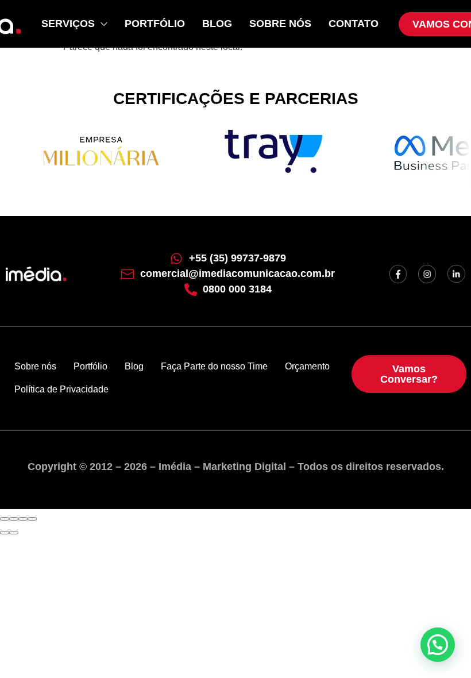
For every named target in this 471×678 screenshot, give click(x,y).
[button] (437, 644)
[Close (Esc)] (4, 519)
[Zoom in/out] (32, 519)
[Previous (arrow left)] (4, 532)
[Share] (13, 519)
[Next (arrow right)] (13, 532)
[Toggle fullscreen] (23, 519)
